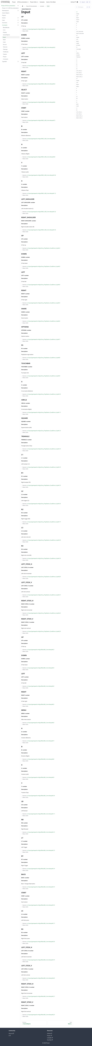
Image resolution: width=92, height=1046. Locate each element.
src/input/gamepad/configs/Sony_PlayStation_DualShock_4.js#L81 (43, 357)
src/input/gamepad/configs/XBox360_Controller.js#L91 (40, 777)
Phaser (14, 2)
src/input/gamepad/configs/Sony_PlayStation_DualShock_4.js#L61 (43, 321)
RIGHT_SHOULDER (80, 33)
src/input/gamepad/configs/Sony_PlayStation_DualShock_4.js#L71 (43, 339)
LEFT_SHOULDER (79, 31)
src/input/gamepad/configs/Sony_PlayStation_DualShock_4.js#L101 (44, 394)
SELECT (77, 19)
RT (76, 102)
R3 (76, 68)
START (77, 21)
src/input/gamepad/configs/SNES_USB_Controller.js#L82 (41, 138)
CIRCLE (77, 53)
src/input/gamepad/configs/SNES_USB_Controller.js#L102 (41, 175)
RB (76, 98)
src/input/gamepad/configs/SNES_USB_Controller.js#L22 (41, 29)
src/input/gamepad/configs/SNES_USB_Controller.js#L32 (41, 47)
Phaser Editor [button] (33, 2)
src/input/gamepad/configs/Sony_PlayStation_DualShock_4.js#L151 (44, 485)
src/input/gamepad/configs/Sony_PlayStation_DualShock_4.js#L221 (44, 613)
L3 (76, 66)
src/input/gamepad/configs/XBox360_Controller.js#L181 (41, 941)
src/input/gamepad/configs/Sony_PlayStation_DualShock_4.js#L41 (43, 284)
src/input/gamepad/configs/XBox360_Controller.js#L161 (41, 905)
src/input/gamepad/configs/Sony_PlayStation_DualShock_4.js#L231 (44, 631)
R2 (76, 64)
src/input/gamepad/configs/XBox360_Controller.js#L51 (40, 704)
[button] (10, 6)
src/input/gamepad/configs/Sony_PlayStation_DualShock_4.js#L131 (44, 449)
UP (76, 11)
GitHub (72, 2)
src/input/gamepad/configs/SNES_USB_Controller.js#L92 (41, 157)
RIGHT (77, 17)
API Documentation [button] (22, 2)
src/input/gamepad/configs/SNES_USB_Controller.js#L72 (41, 120)
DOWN (77, 13)
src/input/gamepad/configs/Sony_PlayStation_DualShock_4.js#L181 (44, 540)
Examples (42, 2)
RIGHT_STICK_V (79, 76)
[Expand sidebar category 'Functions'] (18, 23)
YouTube (49, 1040)
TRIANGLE (78, 57)
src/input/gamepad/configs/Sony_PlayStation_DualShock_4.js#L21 (43, 248)
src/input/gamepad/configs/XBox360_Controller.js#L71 (40, 741)
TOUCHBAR (78, 49)
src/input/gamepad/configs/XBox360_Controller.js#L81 (40, 759)
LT (76, 100)
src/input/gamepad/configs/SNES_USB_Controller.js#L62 (41, 102)
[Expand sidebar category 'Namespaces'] (18, 10)
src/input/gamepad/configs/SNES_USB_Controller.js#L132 (41, 230)
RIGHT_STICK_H (79, 74)
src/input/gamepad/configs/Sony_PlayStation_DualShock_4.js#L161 (44, 503)
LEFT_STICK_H (79, 70)
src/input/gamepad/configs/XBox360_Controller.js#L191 (41, 960)
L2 (76, 63)
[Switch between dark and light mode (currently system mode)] (77, 2)
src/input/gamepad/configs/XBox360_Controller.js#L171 (41, 923)
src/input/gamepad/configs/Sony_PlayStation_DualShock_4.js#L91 (43, 376)
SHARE (77, 43)
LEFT (77, 15)
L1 (76, 59)
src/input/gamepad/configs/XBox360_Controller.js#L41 (40, 686)
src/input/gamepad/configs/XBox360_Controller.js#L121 (41, 832)
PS (76, 47)
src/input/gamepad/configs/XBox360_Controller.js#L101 (41, 795)
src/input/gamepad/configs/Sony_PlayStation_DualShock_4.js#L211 (44, 595)
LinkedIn (49, 1038)
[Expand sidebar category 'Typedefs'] (18, 61)
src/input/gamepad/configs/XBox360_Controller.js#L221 (41, 1014)
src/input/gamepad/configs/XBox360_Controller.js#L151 (41, 887)
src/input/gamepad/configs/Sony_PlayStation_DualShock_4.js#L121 (44, 430)
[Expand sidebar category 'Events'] (18, 18)
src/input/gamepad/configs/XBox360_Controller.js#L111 (41, 814)
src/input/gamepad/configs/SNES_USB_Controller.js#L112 (41, 193)
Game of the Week (51, 2)
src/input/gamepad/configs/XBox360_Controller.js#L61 (40, 722)
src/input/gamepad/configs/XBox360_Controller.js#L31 (40, 668)
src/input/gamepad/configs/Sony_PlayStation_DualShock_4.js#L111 (44, 412)
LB (76, 96)
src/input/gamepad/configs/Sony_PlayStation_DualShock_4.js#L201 (44, 576)
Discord (11, 1033)
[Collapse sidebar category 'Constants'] (18, 25)
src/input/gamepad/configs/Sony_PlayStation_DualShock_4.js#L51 (43, 303)
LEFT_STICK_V (79, 72)
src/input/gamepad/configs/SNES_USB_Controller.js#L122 (41, 211)
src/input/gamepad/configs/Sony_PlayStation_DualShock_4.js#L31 (43, 266)
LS (76, 108)
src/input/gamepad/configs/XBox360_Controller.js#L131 (41, 850)
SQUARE (78, 55)
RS (76, 110)
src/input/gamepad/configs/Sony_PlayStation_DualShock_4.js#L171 (44, 522)
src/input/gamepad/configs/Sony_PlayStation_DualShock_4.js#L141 (44, 467)
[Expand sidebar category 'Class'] (18, 20)
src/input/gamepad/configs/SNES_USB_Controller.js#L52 (41, 84)
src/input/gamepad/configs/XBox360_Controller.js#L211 (41, 996)
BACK (77, 104)
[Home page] (22, 6)
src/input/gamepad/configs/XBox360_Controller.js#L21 (40, 649)
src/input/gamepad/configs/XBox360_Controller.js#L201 (41, 978)
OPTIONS (78, 45)
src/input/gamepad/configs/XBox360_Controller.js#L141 (41, 868)
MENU (77, 86)
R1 (76, 61)
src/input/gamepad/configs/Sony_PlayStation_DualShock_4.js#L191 (44, 558)
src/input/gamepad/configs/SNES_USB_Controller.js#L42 (41, 65)
